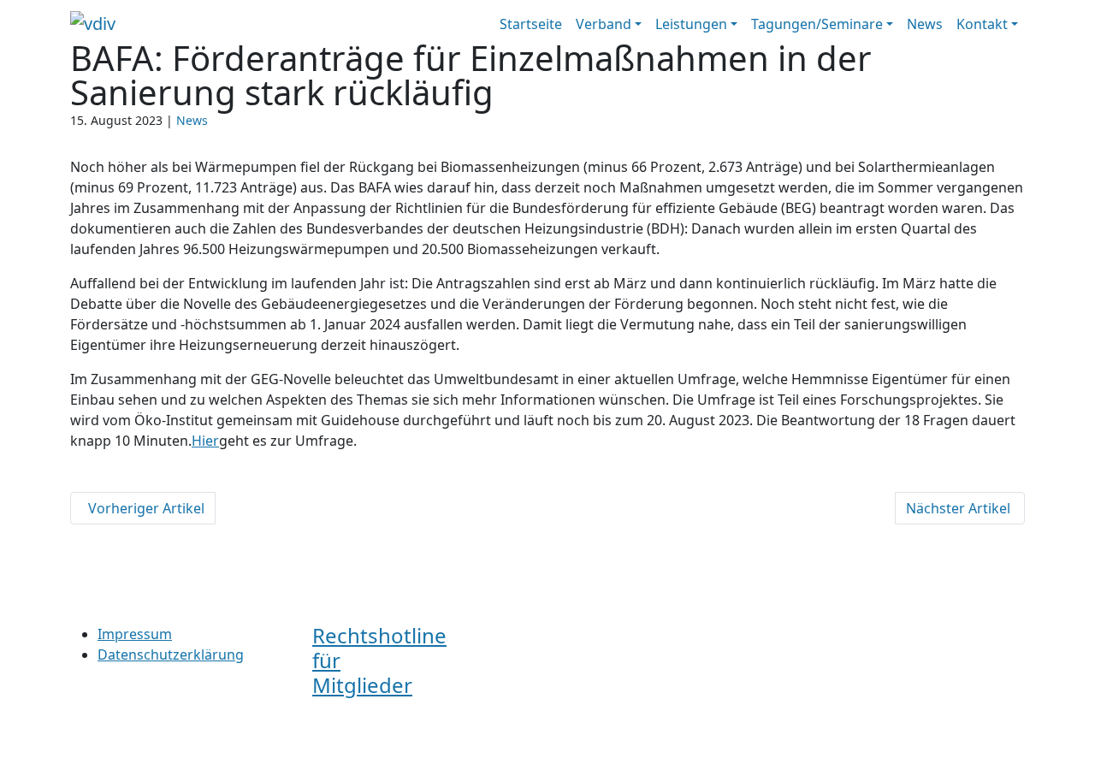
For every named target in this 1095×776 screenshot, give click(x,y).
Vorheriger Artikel (142, 508)
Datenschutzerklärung (171, 654)
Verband (603, 24)
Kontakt (982, 24)
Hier (205, 440)
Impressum (135, 634)
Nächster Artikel (960, 508)
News (925, 24)
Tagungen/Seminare (817, 24)
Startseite (531, 24)
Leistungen (691, 24)
